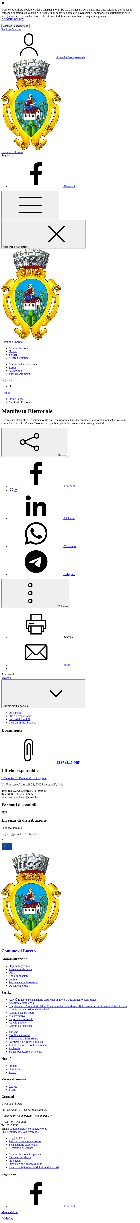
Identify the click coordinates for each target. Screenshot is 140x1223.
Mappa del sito (9, 1212)
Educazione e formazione (23, 1038)
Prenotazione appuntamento (25, 1141)
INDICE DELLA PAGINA (16, 706)
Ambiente (14, 1048)
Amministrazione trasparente (25, 1154)
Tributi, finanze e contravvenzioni (28, 1045)
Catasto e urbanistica (20, 1025)
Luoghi (13, 1086)
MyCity (8, 1218)
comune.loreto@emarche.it (23, 1131)
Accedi (5, 392)
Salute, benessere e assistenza (25, 1051)
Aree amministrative (20, 969)
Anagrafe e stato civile (21, 1002)
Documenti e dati (18, 985)
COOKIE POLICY (12, 19)
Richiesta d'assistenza (21, 1147)
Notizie (13, 1065)
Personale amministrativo (23, 982)
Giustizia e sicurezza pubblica (26, 1041)
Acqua (12, 367)
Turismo (13, 1031)
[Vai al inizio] (2, 840)
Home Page (15, 398)
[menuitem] (42, 485)
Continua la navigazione (15, 26)
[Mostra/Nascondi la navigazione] (30, 205)
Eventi (12, 1089)
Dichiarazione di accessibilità (25, 1163)
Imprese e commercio (21, 1019)
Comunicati (15, 1069)
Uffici (12, 972)
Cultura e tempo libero (21, 1012)
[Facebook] (10, 386)
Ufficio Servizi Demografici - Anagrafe (23, 778)
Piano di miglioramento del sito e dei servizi (34, 1167)
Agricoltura (15, 370)
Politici (13, 979)
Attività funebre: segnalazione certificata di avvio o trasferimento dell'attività (52, 999)
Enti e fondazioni (18, 975)
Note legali (15, 1160)
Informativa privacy (20, 1157)
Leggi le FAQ (17, 1138)
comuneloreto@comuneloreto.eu (28, 1128)
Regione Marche (11, 29)
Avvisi (12, 1072)
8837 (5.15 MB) (68, 762)
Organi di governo (19, 966)
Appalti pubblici (18, 1022)
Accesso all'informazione (23, 364)
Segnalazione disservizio (23, 1144)
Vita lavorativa (17, 1016)
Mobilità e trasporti (19, 1035)
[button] (18, 348)
